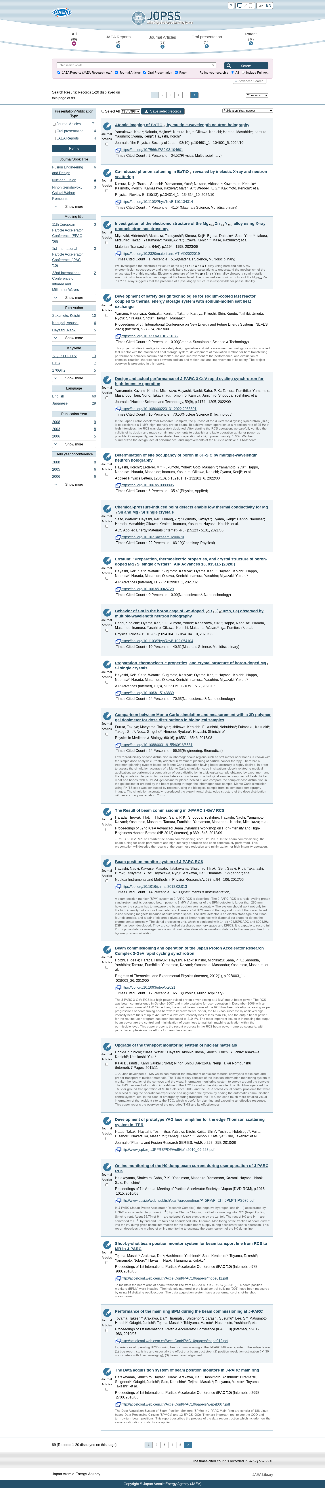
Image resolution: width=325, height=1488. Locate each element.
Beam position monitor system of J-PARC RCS (159, 862)
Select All (113, 111)
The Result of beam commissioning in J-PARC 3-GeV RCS (169, 810)
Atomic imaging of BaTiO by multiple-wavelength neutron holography (182, 125)
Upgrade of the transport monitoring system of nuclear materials (176, 1045)
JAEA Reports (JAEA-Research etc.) (87, 72)
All (74, 36)
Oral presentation (206, 39)
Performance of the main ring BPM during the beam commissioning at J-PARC (189, 1311)
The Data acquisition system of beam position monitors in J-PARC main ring (187, 1370)
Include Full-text (257, 72)
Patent (251, 36)
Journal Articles (162, 39)
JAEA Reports (118, 39)
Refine (74, 148)
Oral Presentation (160, 72)
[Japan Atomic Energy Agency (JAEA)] (62, 14)
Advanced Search (251, 81)
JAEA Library (262, 1475)
